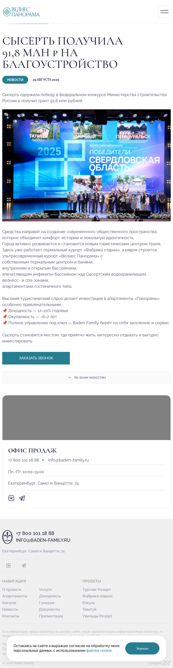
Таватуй (89, 609)
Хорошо (142, 648)
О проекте (11, 590)
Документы (49, 609)
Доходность (50, 596)
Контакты (10, 616)
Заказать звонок (36, 358)
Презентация (51, 616)
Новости (10, 609)
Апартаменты (14, 596)
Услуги (45, 590)
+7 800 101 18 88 (23, 460)
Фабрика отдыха (97, 596)
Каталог (9, 603)
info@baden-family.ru (68, 460)
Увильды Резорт (97, 616)
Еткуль (88, 603)
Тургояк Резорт (96, 590)
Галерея (46, 603)
